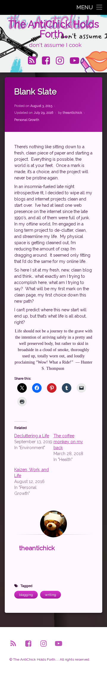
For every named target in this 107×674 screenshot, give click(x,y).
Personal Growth (26, 120)
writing (50, 595)
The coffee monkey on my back (68, 441)
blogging (26, 595)
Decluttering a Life (31, 435)
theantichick (72, 113)
